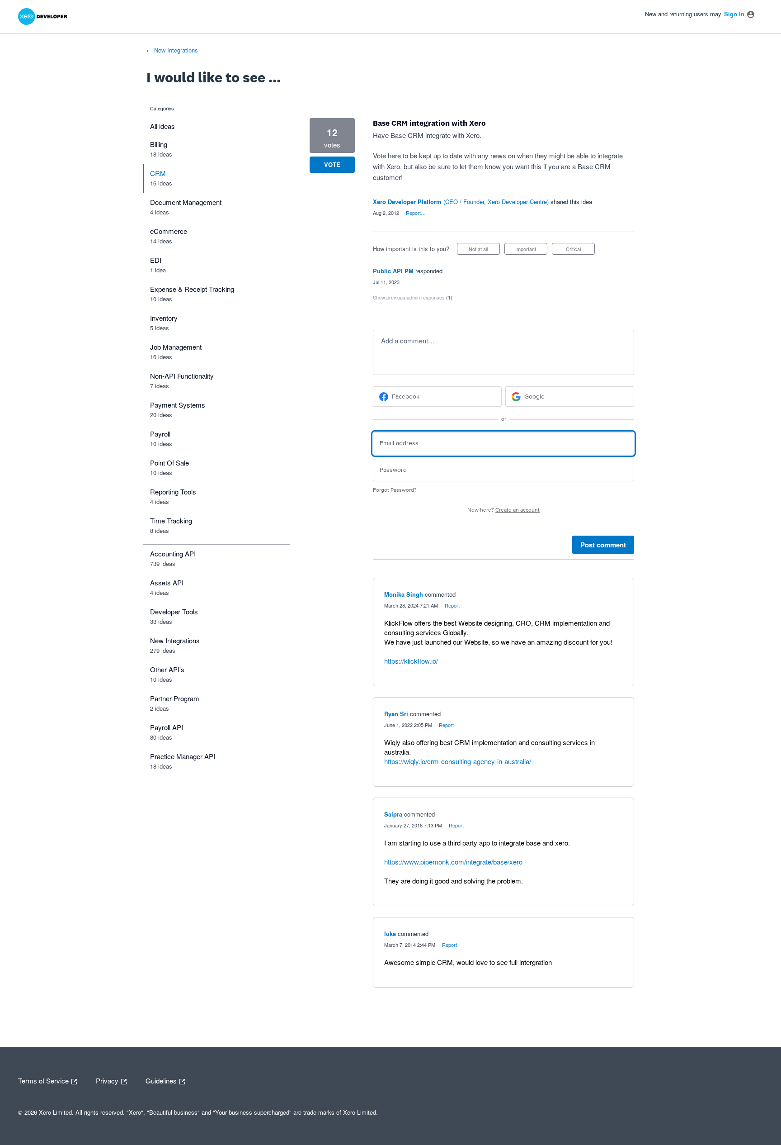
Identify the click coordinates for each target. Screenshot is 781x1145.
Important (531, 250)
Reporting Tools (173, 491)
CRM (158, 173)
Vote (332, 164)
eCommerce (168, 231)
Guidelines (162, 1079)
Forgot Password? (395, 490)
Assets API (166, 582)
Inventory (164, 318)
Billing (158, 144)
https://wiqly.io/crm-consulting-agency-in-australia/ (457, 761)
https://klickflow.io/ (411, 660)
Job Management (176, 347)
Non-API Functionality (182, 375)
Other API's (167, 669)
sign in (734, 14)
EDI (155, 260)
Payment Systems (177, 404)
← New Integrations (172, 50)
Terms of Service (44, 1079)
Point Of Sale (169, 462)
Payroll (160, 433)
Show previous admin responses (412, 297)
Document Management (185, 202)
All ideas (162, 126)
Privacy (108, 1079)
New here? (503, 510)
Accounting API (173, 553)
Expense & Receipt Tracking (192, 289)
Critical (580, 250)
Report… (416, 212)
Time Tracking (171, 520)
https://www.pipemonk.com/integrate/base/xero (453, 861)
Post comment (603, 545)
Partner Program (174, 698)
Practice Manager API (182, 756)
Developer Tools (174, 611)
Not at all (484, 250)
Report (452, 605)
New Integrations (175, 640)
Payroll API (166, 727)
